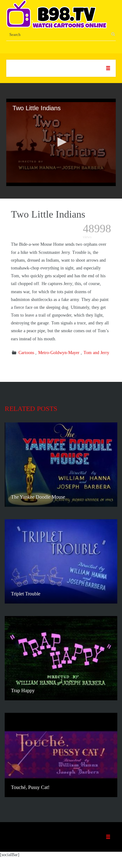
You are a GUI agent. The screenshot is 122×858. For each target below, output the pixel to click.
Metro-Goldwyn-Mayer (58, 352)
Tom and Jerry (96, 352)
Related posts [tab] (31, 408)
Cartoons (26, 352)
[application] (61, 142)
